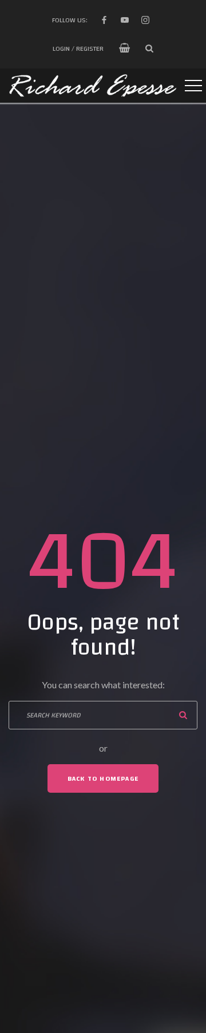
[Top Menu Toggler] (193, 85)
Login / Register (78, 48)
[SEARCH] (183, 715)
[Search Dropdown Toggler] (149, 48)
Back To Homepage (103, 778)
